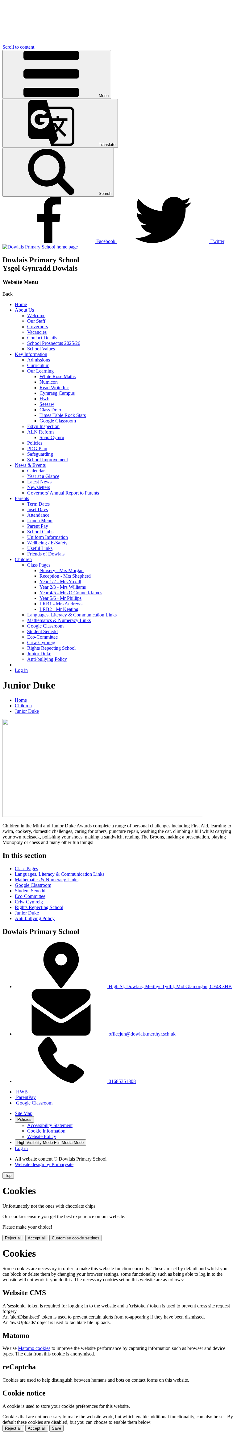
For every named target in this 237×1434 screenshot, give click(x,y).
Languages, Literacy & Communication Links (72, 614)
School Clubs (40, 531)
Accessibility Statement (50, 1125)
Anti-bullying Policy (47, 659)
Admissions (38, 359)
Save (56, 1428)
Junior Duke (39, 653)
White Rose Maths (58, 376)
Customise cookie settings (75, 1238)
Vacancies (37, 332)
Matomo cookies (34, 1348)
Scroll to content (18, 47)
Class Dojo (50, 409)
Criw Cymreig (41, 642)
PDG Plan (37, 448)
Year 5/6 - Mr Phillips (60, 598)
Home (21, 304)
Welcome (36, 315)
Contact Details (42, 337)
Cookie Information (46, 1130)
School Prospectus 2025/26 (53, 343)
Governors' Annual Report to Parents (63, 492)
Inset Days (37, 509)
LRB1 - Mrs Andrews (61, 603)
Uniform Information (47, 537)
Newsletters (38, 487)
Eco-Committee (42, 637)
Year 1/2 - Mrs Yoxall (60, 581)
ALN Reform (40, 431)
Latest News (39, 481)
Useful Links (39, 548)
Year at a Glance (43, 476)
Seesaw (47, 404)
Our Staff (36, 321)
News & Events (30, 465)
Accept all (37, 1238)
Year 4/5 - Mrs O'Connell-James (71, 592)
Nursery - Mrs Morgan (62, 570)
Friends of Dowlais (45, 553)
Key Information (31, 354)
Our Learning (40, 371)
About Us (24, 310)
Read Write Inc (54, 387)
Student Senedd (42, 631)
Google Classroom (58, 420)
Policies (34, 443)
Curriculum (38, 365)
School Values (41, 348)
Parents (22, 498)
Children (23, 559)
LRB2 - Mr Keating (59, 609)
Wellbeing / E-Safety (47, 542)
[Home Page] (40, 246)
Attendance (38, 515)
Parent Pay (37, 526)
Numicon (49, 382)
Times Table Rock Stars (63, 415)
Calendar (36, 470)
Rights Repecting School (51, 648)
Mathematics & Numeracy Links (59, 620)
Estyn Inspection (43, 426)
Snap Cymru (52, 437)
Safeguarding (40, 454)
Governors (37, 326)
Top (8, 1175)
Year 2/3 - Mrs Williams (63, 587)
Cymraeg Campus (57, 393)
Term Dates (38, 504)
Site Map (23, 1113)
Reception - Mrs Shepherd (65, 576)
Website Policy (41, 1136)
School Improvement (47, 459)
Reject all (13, 1238)
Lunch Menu (39, 520)
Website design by (44, 1164)
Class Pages (38, 565)
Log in (21, 670)
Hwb (44, 398)
